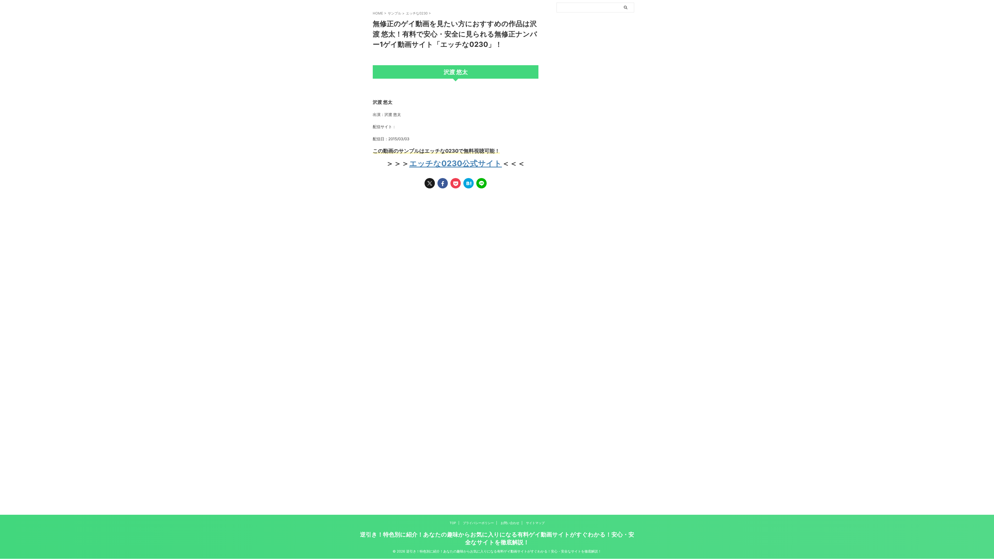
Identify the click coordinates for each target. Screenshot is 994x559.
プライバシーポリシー (478, 523)
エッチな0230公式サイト (455, 163)
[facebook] (442, 183)
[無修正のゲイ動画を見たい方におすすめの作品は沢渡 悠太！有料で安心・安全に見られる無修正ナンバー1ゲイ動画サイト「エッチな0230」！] (468, 183)
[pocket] (455, 183)
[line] (481, 183)
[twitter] (430, 183)
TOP (453, 523)
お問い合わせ (510, 523)
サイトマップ (535, 523)
